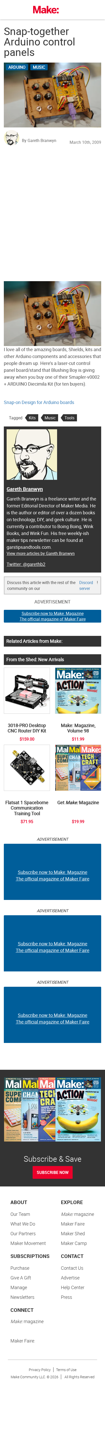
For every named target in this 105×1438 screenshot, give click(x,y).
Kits (32, 418)
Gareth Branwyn (25, 488)
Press (66, 1297)
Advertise (70, 1278)
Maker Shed (73, 1233)
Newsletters (22, 1297)
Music (39, 67)
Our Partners (23, 1233)
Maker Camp (74, 1243)
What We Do (22, 1224)
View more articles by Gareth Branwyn (41, 553)
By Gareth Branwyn (39, 140)
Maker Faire (73, 1224)
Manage (18, 1287)
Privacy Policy (40, 1369)
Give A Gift (20, 1278)
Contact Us (72, 1268)
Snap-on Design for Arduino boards (39, 402)
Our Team (20, 1214)
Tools (69, 418)
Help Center (72, 1287)
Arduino (16, 67)
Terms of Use (66, 1369)
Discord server (86, 585)
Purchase (19, 1268)
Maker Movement (28, 1243)
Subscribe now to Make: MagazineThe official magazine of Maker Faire (53, 616)
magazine (77, 1214)
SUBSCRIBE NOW (53, 1172)
